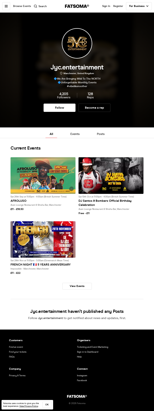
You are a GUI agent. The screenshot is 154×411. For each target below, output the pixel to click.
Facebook (82, 380)
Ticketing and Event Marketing (92, 347)
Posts (101, 134)
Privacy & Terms (17, 375)
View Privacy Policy (28, 406)
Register (118, 6)
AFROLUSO (18, 200)
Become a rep (94, 107)
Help (79, 356)
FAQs (12, 356)
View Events (77, 286)
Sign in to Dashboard (87, 352)
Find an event (16, 347)
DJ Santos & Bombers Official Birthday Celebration (105, 203)
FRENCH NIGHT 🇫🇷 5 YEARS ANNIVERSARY (41, 264)
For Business (137, 6)
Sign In (106, 6)
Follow (59, 107)
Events (75, 134)
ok (47, 404)
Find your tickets (17, 352)
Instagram (82, 375)
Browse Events (22, 6)
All (51, 134)
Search (42, 6)
